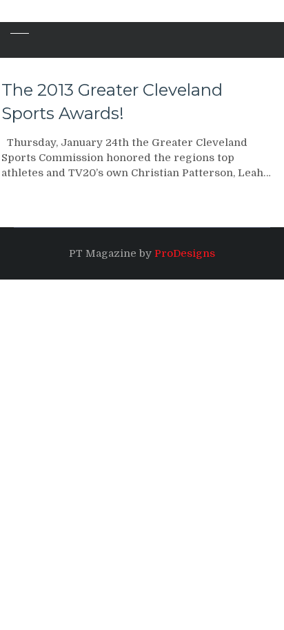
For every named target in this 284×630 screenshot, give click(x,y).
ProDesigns (184, 253)
